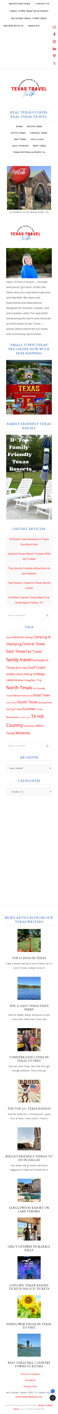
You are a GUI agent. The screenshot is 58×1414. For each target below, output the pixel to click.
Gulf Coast (36, 667)
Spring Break (45, 702)
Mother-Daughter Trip (28, 680)
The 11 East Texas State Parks (29, 1007)
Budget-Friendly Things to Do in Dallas (29, 1158)
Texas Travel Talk (29, 87)
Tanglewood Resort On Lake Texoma (29, 1209)
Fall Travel (34, 651)
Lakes (10, 680)
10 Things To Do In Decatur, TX (29, 212)
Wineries (22, 732)
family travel (19, 660)
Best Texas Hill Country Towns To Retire (29, 1364)
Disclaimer (30, 1380)
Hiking (28, 674)
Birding (29, 637)
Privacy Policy (30, 1386)
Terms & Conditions (30, 1374)
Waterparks (29, 725)
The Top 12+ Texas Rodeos (29, 1108)
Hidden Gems (14, 674)
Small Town (41, 695)
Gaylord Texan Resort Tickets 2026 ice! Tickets (29, 1287)
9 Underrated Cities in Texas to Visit (29, 1059)
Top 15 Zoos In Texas (29, 958)
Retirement (27, 695)
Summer (29, 709)
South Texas (27, 701)
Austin (9, 637)
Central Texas (33, 643)
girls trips (21, 667)
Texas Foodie (25, 717)
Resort (17, 695)
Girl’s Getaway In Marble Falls (29, 1248)
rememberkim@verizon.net (28, 1396)
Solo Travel (11, 702)
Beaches (19, 637)
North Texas (19, 687)
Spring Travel (14, 709)
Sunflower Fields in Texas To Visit (29, 1326)
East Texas (15, 651)
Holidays (39, 674)
